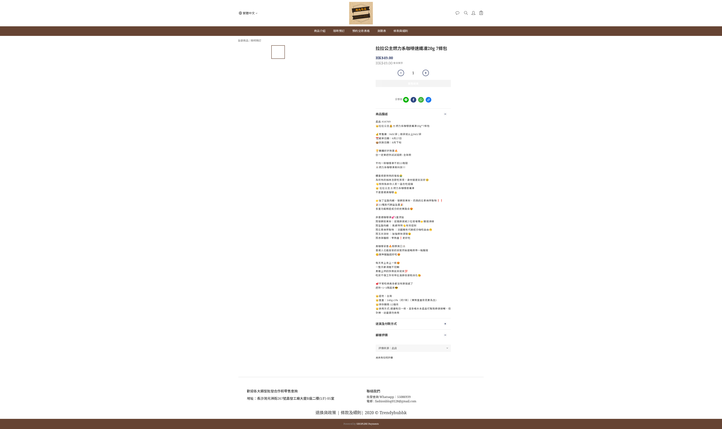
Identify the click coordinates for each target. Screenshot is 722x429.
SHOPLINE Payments (367, 423)
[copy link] (428, 100)
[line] (406, 100)
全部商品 (243, 40)
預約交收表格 (361, 31)
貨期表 (381, 31)
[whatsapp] (421, 100)
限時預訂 (339, 31)
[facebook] (413, 100)
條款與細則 (401, 31)
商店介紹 (320, 31)
